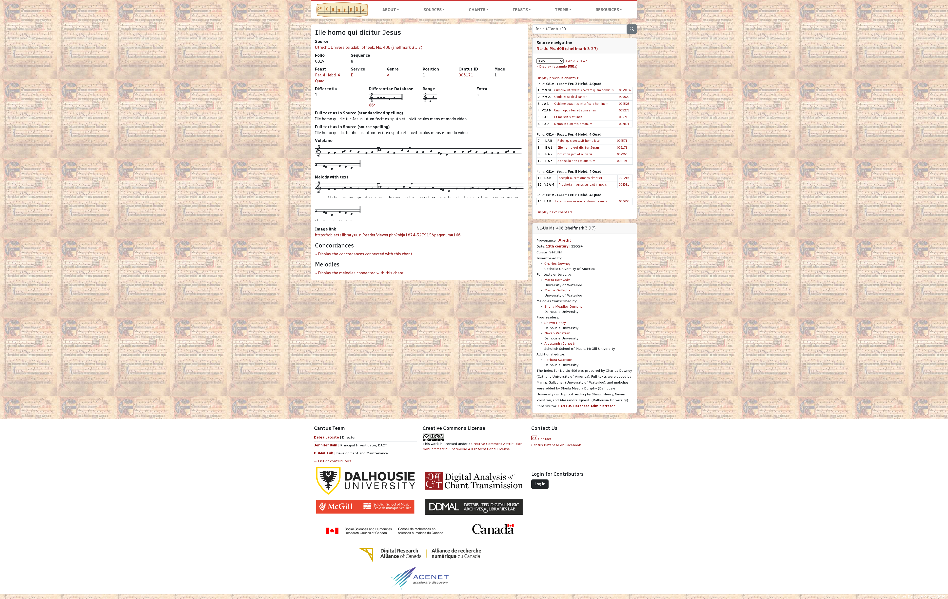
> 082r (582, 61)
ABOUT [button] (389, 9)
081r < (570, 61)
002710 (624, 117)
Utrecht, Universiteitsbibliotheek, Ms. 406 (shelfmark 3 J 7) (368, 47)
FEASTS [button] (520, 9)
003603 (624, 201)
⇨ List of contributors (332, 461)
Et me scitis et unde (568, 117)
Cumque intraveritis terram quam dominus (584, 90)
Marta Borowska (557, 280)
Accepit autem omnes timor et (580, 178)
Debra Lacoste (326, 437)
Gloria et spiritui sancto (571, 97)
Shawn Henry (555, 323)
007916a (625, 90)
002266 (622, 154)
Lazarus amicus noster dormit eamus (581, 201)
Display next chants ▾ (554, 212)
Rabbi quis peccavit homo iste (578, 140)
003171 (465, 75)
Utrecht (564, 240)
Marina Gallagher (558, 290)
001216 (624, 178)
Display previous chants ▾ (557, 78)
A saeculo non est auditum (576, 161)
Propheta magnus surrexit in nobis (583, 184)
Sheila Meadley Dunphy (563, 306)
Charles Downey (557, 264)
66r (372, 105)
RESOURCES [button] (607, 9)
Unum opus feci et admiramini (575, 110)
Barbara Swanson (558, 360)
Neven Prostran (557, 333)
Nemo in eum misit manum (573, 124)
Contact (544, 439)
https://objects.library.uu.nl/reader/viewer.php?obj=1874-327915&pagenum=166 (388, 235)
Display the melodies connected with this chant (361, 273)
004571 (622, 140)
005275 (624, 110)
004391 (624, 184)
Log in (539, 484)
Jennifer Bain (326, 445)
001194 (622, 161)
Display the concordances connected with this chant (365, 254)
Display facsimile (558, 66)
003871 (624, 124)
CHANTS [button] (477, 9)
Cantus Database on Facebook (556, 445)
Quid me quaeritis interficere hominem (581, 104)
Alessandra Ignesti (559, 343)
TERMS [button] (561, 9)
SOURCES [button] (432, 9)
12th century (557, 246)
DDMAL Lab (323, 453)
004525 (624, 104)
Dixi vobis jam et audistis (574, 154)
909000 (624, 97)
